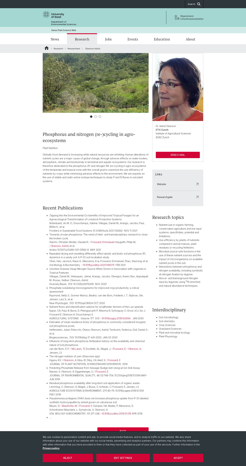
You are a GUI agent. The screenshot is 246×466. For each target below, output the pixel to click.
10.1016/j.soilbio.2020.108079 (98, 265)
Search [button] (191, 4)
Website (161, 184)
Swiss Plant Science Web (63, 30)
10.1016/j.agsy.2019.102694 (116, 318)
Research (82, 39)
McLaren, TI (78, 348)
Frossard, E (119, 348)
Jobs (108, 39)
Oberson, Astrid (59, 245)
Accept (178, 457)
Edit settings (123, 457)
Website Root (47, 48)
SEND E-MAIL (178, 154)
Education (162, 39)
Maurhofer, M (69, 405)
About (190, 39)
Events (133, 39)
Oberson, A (134, 348)
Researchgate (165, 197)
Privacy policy (51, 448)
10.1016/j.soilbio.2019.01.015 (116, 413)
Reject (67, 457)
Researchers (74, 48)
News (55, 39)
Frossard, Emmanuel (102, 242)
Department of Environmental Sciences (63, 23)
